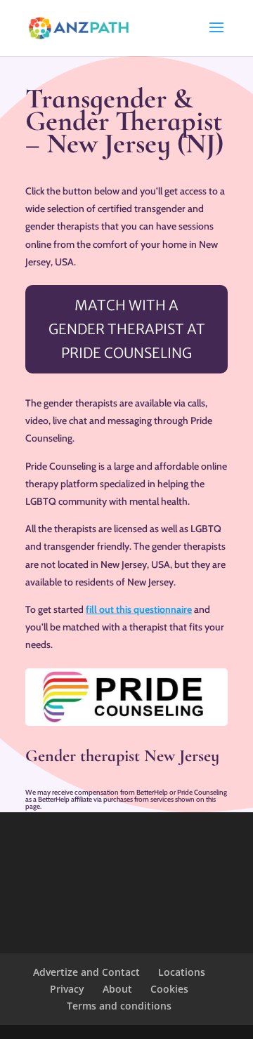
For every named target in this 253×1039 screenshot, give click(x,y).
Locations (181, 972)
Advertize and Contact (86, 972)
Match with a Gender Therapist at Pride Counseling (126, 329)
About (117, 988)
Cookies (169, 988)
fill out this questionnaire (139, 609)
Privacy (67, 988)
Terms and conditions (119, 1005)
